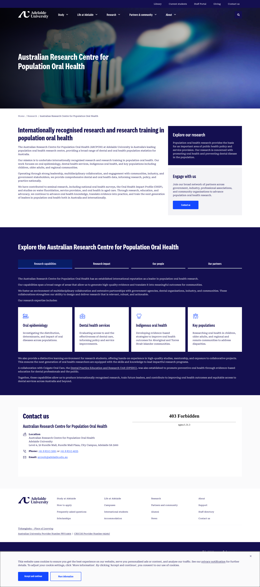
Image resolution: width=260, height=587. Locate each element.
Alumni (155, 512)
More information (65, 576)
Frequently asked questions (71, 512)
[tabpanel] (130, 330)
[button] (251, 556)
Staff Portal (200, 4)
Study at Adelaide (66, 498)
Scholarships (64, 518)
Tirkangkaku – (35, 528)
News (154, 518)
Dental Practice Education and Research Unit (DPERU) (104, 368)
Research (156, 498)
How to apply (64, 505)
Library (158, 4)
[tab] (45, 264)
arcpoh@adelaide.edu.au (53, 457)
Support (202, 505)
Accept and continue (33, 576)
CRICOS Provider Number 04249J (92, 533)
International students (116, 512)
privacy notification (213, 561)
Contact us (234, 4)
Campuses (109, 505)
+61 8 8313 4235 (69, 451)
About (201, 498)
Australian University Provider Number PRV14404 (44, 533)
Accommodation (113, 518)
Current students (178, 4)
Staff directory (206, 512)
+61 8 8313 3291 (47, 451)
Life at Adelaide (112, 498)
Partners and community (164, 505)
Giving (217, 4)
